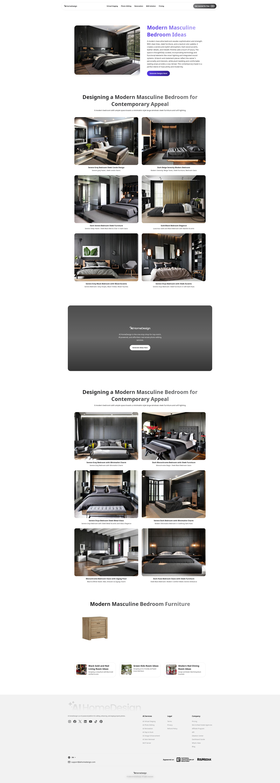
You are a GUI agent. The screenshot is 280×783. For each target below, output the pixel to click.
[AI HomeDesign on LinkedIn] (85, 721)
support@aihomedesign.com (83, 762)
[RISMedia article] (204, 759)
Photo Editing (126, 6)
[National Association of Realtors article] (185, 760)
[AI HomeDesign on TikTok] (96, 721)
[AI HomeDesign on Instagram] (69, 721)
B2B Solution (151, 6)
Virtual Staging (112, 6)
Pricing (161, 6)
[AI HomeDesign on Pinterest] (101, 721)
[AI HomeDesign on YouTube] (90, 721)
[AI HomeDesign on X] (80, 721)
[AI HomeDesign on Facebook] (75, 721)
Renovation (138, 6)
